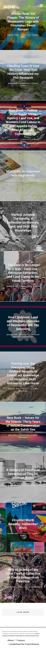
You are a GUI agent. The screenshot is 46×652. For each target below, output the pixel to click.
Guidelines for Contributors (24, 644)
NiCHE (9, 6)
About (10, 640)
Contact (21, 640)
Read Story (23, 25)
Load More (23, 612)
